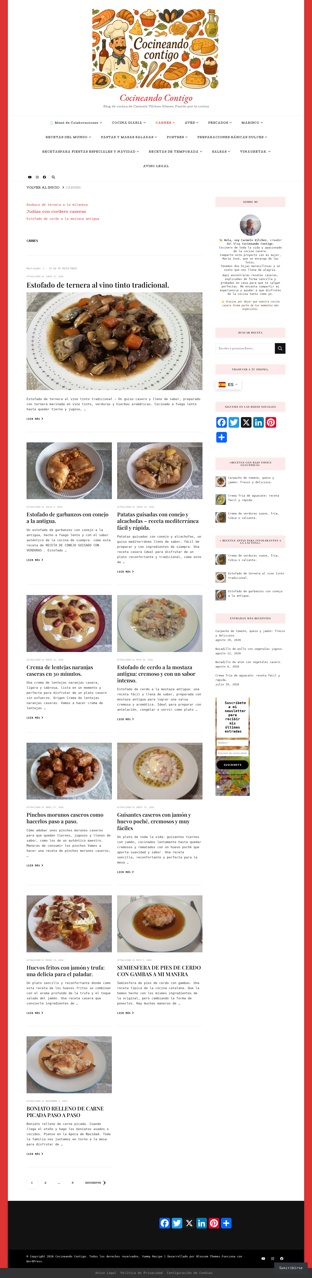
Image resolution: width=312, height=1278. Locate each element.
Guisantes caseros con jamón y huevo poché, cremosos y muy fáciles (154, 821)
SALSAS (219, 151)
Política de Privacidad (142, 1273)
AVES (190, 123)
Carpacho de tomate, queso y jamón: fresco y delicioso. (250, 633)
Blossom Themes (208, 1256)
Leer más (33, 418)
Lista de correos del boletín (225, 790)
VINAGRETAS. (253, 151)
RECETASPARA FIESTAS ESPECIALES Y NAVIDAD (88, 151)
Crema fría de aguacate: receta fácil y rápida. (247, 678)
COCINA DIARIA (127, 123)
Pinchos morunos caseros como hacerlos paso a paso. (65, 818)
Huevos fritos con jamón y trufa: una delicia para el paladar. (66, 970)
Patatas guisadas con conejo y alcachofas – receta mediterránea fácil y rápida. (158, 521)
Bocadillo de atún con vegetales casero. (248, 662)
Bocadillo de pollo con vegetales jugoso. (249, 648)
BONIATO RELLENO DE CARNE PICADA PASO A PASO (65, 1111)
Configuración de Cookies (190, 1273)
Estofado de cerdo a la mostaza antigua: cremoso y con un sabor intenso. (156, 673)
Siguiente (93, 1183)
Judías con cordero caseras (56, 211)
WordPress (34, 1261)
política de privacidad (230, 776)
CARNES (163, 123)
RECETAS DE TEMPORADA (174, 151)
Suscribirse (291, 1268)
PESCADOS (218, 123)
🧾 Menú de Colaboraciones (74, 123)
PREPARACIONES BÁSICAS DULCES (230, 137)
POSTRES (175, 137)
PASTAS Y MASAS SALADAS (127, 137)
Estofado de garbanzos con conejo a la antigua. (67, 517)
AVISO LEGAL (156, 166)
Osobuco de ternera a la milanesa (57, 205)
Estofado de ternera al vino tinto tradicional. (98, 284)
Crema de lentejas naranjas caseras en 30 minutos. (60, 670)
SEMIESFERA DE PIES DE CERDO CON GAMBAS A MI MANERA (159, 970)
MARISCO (250, 123)
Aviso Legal (105, 1273)
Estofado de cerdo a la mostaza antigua (63, 219)
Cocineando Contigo (156, 97)
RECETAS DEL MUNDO (67, 137)
